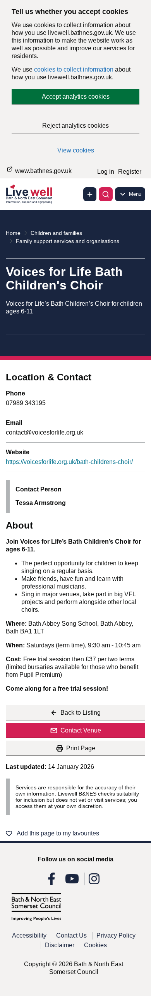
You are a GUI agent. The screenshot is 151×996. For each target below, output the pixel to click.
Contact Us (71, 935)
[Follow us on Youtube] (72, 881)
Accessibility (29, 935)
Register (129, 171)
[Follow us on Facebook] (51, 881)
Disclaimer (59, 945)
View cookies (75, 150)
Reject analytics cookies (75, 125)
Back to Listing (80, 712)
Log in (105, 171)
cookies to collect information (73, 69)
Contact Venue (80, 730)
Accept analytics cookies (76, 96)
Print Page (80, 748)
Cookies (95, 945)
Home (13, 233)
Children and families (56, 233)
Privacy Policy (116, 935)
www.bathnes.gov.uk (43, 171)
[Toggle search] (106, 194)
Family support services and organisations (67, 241)
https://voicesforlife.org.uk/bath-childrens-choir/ (69, 462)
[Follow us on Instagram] (94, 881)
